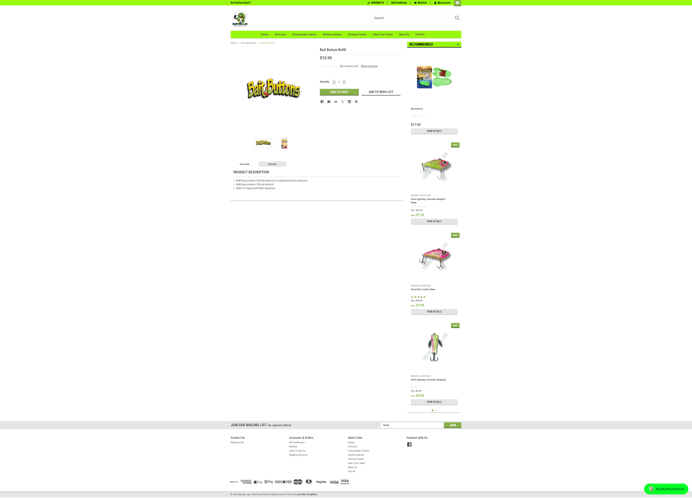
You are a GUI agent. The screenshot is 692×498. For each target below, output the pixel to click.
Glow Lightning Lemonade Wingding (428, 380)
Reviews (272, 164)
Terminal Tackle (357, 34)
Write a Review (369, 66)
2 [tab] (436, 410)
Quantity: (325, 81)
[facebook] (409, 444)
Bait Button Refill (267, 43)
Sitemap (256, 494)
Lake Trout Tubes (382, 34)
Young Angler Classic (304, 34)
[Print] (335, 101)
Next (313, 90)
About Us (404, 34)
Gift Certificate (399, 2)
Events (265, 34)
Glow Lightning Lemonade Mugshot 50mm (428, 201)
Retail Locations (332, 34)
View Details (434, 131)
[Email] (328, 101)
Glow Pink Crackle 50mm (423, 289)
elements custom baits (421, 195)
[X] (342, 101)
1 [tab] (433, 410)
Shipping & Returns (298, 455)
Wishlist (422, 2)
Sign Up (301, 451)
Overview (244, 164)
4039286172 (377, 2)
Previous (234, 90)
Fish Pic (420, 34)
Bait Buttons (417, 109)
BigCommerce (279, 494)
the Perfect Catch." (241, 2)
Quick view (434, 99)
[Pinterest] (356, 101)
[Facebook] (322, 101)
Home (234, 43)
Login (292, 451)
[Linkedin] (349, 101)
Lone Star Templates (307, 494)
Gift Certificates (297, 442)
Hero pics (280, 34)
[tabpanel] (434, 93)
